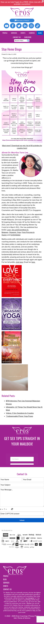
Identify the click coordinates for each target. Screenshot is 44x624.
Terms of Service (24, 618)
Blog (40, 33)
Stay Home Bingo (12, 49)
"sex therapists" (30, 598)
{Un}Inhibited (15, 235)
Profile (4, 33)
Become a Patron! (23, 20)
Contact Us (17, 37)
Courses (32, 33)
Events (23, 33)
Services (14, 33)
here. (33, 262)
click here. (19, 262)
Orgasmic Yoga (15, 232)
